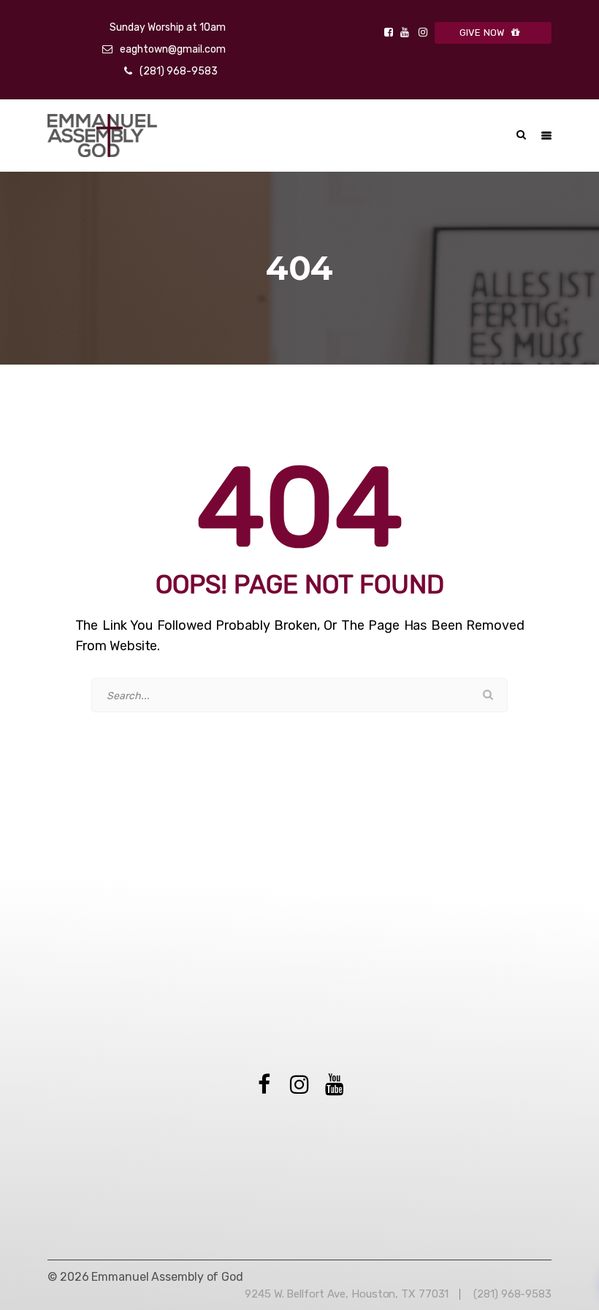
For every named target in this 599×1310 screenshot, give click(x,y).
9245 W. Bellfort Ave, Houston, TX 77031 (347, 1294)
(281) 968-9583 (179, 71)
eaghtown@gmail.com (173, 49)
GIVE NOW (482, 32)
